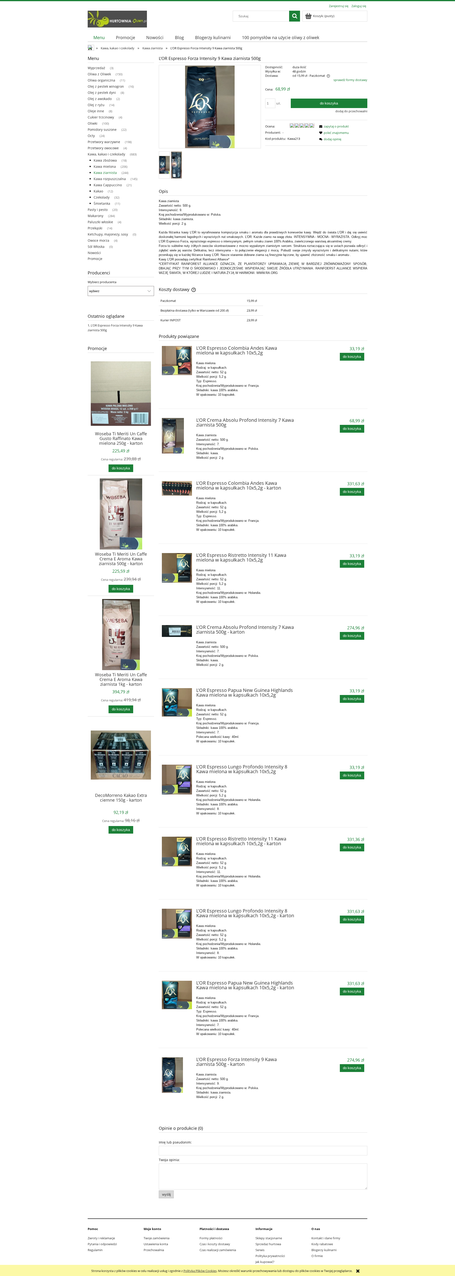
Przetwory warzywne (104, 142)
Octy (91, 135)
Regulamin (95, 1250)
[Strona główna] (117, 18)
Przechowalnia (154, 1250)
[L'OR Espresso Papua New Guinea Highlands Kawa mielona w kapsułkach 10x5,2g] (177, 702)
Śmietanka (102, 203)
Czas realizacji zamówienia (218, 1250)
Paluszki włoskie (100, 222)
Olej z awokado (100, 98)
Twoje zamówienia (156, 1238)
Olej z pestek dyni (102, 92)
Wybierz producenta (102, 282)
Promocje (95, 258)
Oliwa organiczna (101, 80)
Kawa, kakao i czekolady (106, 154)
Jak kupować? (264, 1262)
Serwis (259, 1250)
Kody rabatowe (322, 1244)
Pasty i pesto (98, 209)
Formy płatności (211, 1238)
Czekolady (101, 197)
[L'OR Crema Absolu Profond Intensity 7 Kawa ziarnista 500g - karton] (177, 631)
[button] (333, 126)
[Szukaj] (294, 16)
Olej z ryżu (96, 105)
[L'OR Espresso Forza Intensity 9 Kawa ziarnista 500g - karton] (177, 1075)
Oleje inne (96, 111)
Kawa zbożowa (105, 160)
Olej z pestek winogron (106, 86)
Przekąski (95, 228)
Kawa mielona (105, 166)
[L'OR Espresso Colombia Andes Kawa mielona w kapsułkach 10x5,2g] (177, 360)
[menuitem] (99, 37)
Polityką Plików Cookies (200, 1271)
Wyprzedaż (96, 68)
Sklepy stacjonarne (268, 1238)
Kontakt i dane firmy (325, 1238)
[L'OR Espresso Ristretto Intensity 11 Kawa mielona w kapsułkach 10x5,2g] (177, 568)
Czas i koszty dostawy (215, 1244)
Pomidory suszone (102, 129)
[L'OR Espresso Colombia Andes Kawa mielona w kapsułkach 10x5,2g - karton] (177, 488)
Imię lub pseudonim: (175, 1142)
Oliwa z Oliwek (99, 74)
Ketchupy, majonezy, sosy (108, 234)
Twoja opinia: (169, 1160)
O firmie (317, 1256)
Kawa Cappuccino (108, 185)
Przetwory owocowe (103, 148)
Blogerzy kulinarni (324, 1250)
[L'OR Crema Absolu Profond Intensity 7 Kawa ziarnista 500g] (177, 436)
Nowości (94, 252)
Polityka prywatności (270, 1256)
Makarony (95, 215)
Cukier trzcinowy (101, 117)
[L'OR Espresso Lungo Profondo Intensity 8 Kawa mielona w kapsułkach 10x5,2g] (177, 779)
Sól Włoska (96, 246)
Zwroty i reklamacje (101, 1238)
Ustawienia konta (156, 1244)
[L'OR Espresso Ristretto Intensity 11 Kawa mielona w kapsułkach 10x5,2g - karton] (177, 851)
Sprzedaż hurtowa (268, 1244)
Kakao (98, 191)
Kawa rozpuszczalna (110, 179)
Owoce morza (98, 240)
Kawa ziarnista (105, 172)
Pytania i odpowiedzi (102, 1244)
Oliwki (92, 123)
